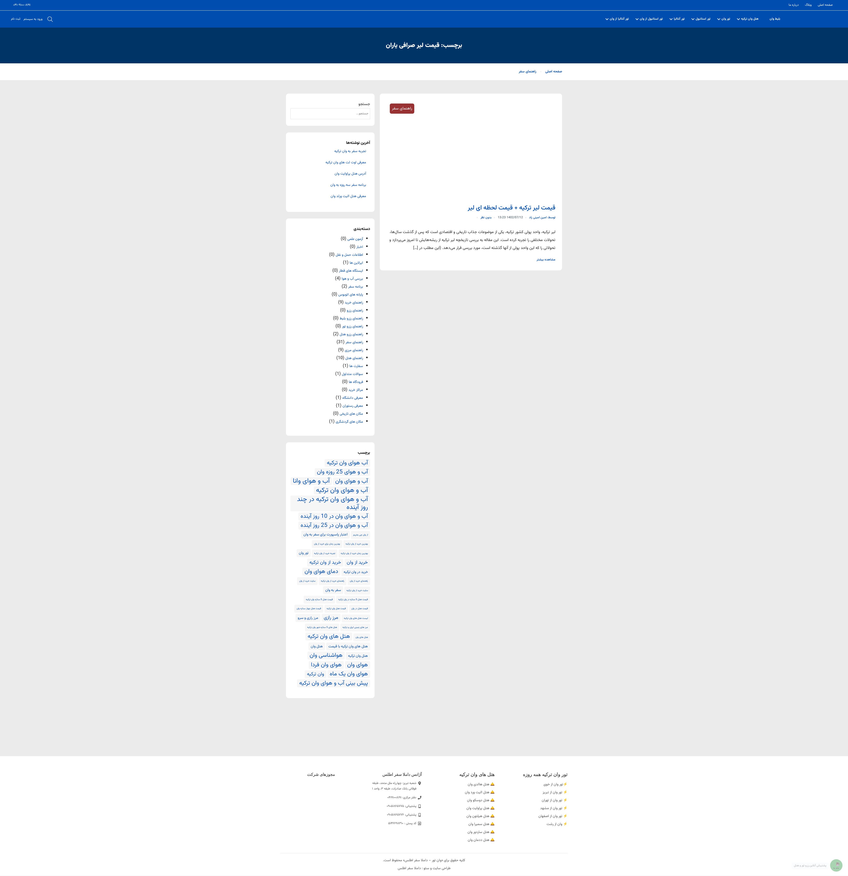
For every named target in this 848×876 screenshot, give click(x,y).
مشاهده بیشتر (546, 259)
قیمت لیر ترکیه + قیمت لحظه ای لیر (511, 208)
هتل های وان (362, 637)
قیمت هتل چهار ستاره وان (309, 608)
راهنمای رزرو (355, 310)
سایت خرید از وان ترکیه (357, 590)
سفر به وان (333, 590)
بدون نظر (486, 217)
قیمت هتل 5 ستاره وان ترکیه (319, 599)
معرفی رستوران (353, 406)
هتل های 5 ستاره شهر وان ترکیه (322, 627)
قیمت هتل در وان (359, 608)
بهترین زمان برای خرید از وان (327, 544)
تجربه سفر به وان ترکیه (350, 151)
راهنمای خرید (354, 302)
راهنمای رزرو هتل (351, 334)
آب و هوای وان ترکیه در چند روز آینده (332, 503)
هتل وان (317, 646)
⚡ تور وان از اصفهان (553, 816)
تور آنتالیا (679, 19)
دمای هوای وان (321, 572)
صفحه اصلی (825, 5)
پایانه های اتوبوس (350, 295)
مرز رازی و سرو (308, 618)
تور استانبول (703, 19)
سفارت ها (356, 366)
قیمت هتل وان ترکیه (336, 608)
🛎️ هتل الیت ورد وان (480, 792)
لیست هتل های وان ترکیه (356, 618)
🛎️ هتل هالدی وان (481, 784)
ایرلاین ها (356, 263)
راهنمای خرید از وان (359, 581)
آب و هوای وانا (311, 481)
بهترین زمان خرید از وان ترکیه (354, 553)
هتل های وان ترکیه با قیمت (348, 646)
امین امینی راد (542, 217)
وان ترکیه (315, 674)
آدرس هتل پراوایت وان (350, 174)
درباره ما (794, 5)
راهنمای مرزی (354, 350)
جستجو (364, 104)
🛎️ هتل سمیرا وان (481, 824)
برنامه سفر (355, 287)
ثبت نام (15, 19)
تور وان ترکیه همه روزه (545, 774)
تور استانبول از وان (651, 19)
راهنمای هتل (354, 358)
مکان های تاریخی (351, 414)
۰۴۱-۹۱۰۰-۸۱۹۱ (21, 5)
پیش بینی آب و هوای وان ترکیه (333, 683)
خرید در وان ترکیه (356, 572)
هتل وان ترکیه (750, 19)
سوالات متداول (352, 374)
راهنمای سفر (527, 71)
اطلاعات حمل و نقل (349, 255)
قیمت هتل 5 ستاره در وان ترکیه (353, 599)
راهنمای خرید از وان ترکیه (332, 581)
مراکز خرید (355, 390)
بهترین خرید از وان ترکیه (357, 544)
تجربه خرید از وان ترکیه (324, 553)
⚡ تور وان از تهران (555, 800)
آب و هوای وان (351, 481)
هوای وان (357, 665)
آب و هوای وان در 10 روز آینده (334, 516)
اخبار (359, 247)
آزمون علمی (355, 239)
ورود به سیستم (33, 19)
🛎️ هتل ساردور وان (481, 832)
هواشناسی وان (326, 655)
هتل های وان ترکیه (329, 637)
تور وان (725, 19)
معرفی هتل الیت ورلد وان (348, 196)
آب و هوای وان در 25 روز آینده (334, 525)
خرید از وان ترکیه (325, 562)
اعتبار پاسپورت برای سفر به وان (325, 534)
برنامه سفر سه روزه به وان (348, 185)
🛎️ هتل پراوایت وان (480, 808)
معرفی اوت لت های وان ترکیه (346, 162)
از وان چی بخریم (360, 535)
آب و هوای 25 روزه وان (342, 472)
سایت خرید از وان (307, 581)
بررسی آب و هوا (352, 279)
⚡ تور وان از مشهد (554, 808)
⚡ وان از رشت (557, 824)
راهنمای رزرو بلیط (351, 318)
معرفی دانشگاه (352, 398)
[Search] (296, 113)
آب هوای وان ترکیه (347, 463)
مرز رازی (331, 618)
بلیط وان (775, 19)
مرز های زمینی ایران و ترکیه (355, 627)
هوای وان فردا (326, 665)
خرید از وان (357, 562)
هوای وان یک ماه (349, 674)
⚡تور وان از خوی (555, 784)
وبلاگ (808, 5)
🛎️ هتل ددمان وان (481, 840)
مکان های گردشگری (349, 422)
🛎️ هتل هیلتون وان (480, 816)
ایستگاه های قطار (351, 271)
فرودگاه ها (356, 382)
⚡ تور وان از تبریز (555, 792)
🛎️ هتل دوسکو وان (481, 800)
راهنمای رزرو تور (352, 326)
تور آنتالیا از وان (619, 19)
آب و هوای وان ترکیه (342, 490)
